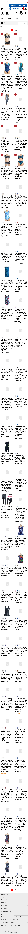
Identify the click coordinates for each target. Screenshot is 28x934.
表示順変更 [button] (23, 23)
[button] (1, 8)
